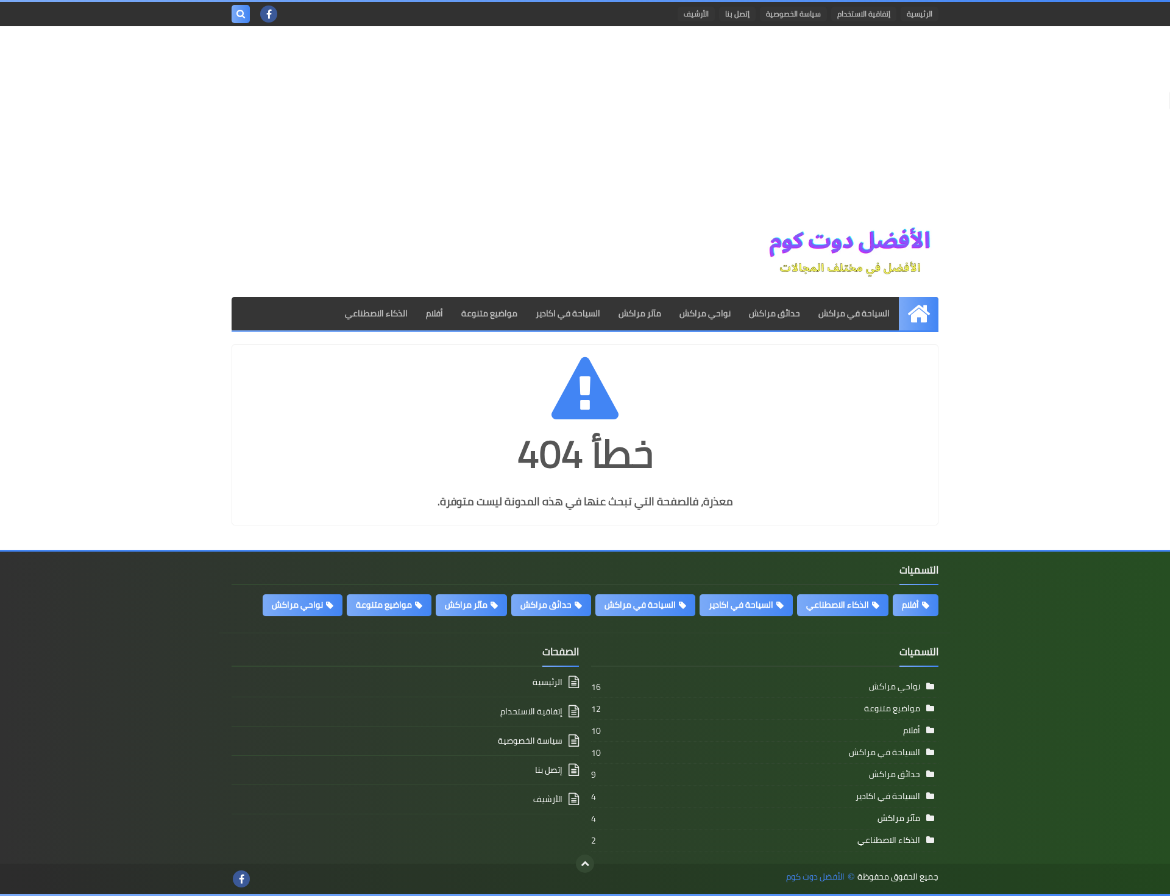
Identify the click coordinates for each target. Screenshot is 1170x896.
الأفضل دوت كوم (815, 876)
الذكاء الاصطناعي (376, 313)
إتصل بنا (737, 14)
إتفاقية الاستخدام (863, 14)
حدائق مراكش (774, 313)
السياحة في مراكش (854, 313)
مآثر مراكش (640, 313)
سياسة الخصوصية (793, 14)
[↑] (585, 864)
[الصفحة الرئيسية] (918, 313)
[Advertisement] (585, 129)
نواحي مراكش (705, 313)
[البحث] (241, 14)
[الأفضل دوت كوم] (850, 253)
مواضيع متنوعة (489, 313)
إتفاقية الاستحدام (531, 711)
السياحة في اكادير (568, 313)
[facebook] (268, 14)
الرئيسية (919, 14)
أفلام (434, 313)
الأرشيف (696, 14)
